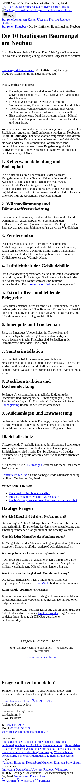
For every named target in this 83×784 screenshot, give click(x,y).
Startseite (7, 19)
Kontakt (54, 19)
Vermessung (47, 748)
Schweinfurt (73, 762)
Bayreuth (19, 762)
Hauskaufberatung (55, 741)
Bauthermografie (54, 755)
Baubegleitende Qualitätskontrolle (22, 741)
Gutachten (8, 748)
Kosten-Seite (41, 583)
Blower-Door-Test (38, 284)
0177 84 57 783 (20, 728)
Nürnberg (7, 762)
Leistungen (20, 19)
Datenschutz (23, 769)
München (47, 762)
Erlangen (59, 762)
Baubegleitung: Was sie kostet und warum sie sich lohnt (43, 500)
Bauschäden (72, 745)
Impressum (8, 769)
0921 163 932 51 (12, 6)
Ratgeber (65, 19)
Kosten (32, 19)
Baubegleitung (10, 405)
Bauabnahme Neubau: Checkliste (29, 493)
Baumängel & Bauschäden (18, 70)
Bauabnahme (10, 752)
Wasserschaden (63, 752)
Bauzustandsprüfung (67, 748)
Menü (11, 15)
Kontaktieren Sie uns (14, 475)
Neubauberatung (28, 752)
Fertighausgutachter (13, 755)
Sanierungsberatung (27, 748)
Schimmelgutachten (13, 745)
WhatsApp (61, 769)
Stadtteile (7, 23)
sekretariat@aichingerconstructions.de (46, 6)
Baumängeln (35, 465)
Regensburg (33, 762)
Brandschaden (35, 755)
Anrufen (11, 780)
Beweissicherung (53, 745)
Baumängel (46, 752)
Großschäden (34, 745)
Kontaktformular (48, 613)
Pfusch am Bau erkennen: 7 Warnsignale (34, 496)
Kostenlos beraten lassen (57, 10)
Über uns (42, 19)
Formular (44, 780)
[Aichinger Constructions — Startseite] (22, 10)
